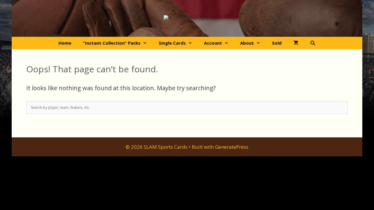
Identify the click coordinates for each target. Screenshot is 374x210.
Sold (277, 43)
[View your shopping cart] (296, 43)
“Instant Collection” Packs (112, 43)
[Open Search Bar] (312, 43)
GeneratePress (231, 147)
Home (64, 43)
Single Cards (172, 43)
